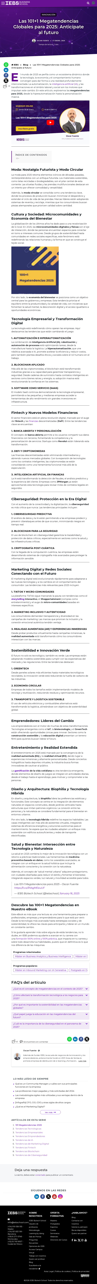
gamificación (21, 770)
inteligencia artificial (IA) (64, 84)
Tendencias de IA (24, 1140)
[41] (5, 86)
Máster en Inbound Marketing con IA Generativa (40, 970)
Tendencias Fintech (25, 1147)
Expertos (54, 1227)
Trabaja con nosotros (37, 1256)
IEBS (16, 65)
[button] (50, 989)
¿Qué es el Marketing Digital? (30, 1106)
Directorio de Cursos (58, 1240)
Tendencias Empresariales (29, 1132)
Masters (53, 1221)
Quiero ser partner (79, 1233)
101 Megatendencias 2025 (28, 1125)
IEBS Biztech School (37, 1221)
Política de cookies (62, 1271)
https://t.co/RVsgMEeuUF (29, 887)
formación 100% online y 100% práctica (36, 938)
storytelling (17, 599)
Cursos (53, 1230)
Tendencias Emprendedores (30, 1136)
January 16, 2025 (69, 893)
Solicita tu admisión (80, 1227)
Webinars (54, 1237)
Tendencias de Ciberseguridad (31, 1155)
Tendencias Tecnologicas (28, 1129)
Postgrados (55, 1224)
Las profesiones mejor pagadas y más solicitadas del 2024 (44, 1091)
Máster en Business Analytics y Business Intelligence (43, 956)
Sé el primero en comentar (36, 1042)
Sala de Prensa (35, 1237)
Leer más (82, 1061)
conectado (40, 1175)
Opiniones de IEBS (36, 1246)
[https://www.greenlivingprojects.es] (38, 1050)
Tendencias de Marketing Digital (32, 1144)
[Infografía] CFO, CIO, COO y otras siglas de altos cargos (43, 1102)
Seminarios (54, 1233)
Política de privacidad (80, 1271)
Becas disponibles (79, 1230)
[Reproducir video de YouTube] (50, 122)
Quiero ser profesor (37, 1259)
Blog (25, 65)
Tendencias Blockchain (27, 1151)
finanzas (33, 421)
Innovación (48, 15)
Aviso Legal (48, 1271)
